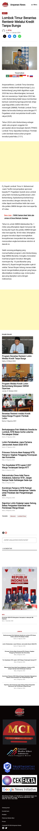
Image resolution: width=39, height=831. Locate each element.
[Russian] (31, 76)
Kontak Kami (5, 811)
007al (9, 30)
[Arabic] (7, 76)
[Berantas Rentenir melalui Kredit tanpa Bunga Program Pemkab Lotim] (17, 402)
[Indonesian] (24, 76)
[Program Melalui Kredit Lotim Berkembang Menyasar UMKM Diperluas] (17, 373)
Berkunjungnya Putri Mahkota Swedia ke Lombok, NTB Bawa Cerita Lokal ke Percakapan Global (19, 432)
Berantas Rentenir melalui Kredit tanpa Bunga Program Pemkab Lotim (16, 416)
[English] (18, 76)
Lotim (32, 87)
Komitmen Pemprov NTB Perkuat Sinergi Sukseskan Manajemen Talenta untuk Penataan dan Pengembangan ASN (19, 491)
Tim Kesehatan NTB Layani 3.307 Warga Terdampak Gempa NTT (16, 466)
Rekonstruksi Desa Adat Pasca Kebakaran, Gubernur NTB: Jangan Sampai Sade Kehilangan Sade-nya (17, 477)
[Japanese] (28, 76)
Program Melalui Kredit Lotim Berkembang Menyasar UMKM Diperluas (15, 386)
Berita (5, 13)
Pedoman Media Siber (8, 818)
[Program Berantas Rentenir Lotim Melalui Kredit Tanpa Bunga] (17, 345)
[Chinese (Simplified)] (11, 76)
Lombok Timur (22, 516)
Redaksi (4, 814)
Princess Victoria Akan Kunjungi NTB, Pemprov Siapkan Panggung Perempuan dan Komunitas (19, 454)
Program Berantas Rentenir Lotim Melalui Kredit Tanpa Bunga (17, 357)
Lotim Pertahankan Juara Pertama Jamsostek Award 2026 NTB (17, 443)
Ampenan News (17, 4)
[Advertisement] (19, 161)
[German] (21, 76)
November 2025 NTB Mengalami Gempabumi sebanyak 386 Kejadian (17, 618)
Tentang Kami (6, 807)
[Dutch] (14, 76)
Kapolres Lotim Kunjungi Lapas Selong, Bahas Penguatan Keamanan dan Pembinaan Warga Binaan (19, 505)
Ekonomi (13, 516)
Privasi (4, 821)
